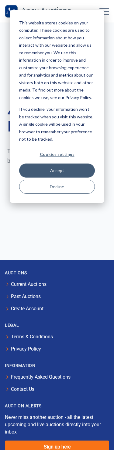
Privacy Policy (26, 349)
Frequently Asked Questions (41, 377)
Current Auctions (29, 284)
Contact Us (22, 389)
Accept (57, 170)
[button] (104, 11)
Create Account (27, 308)
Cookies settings (57, 154)
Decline (57, 186)
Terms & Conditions (32, 337)
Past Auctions (26, 296)
